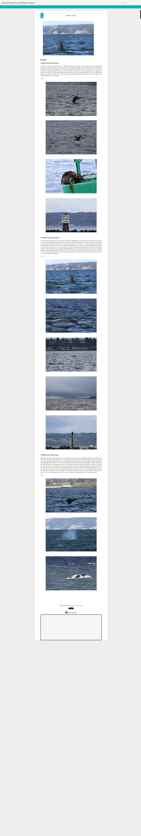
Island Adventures (78, 605)
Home (11, 7)
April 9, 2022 (71, 15)
